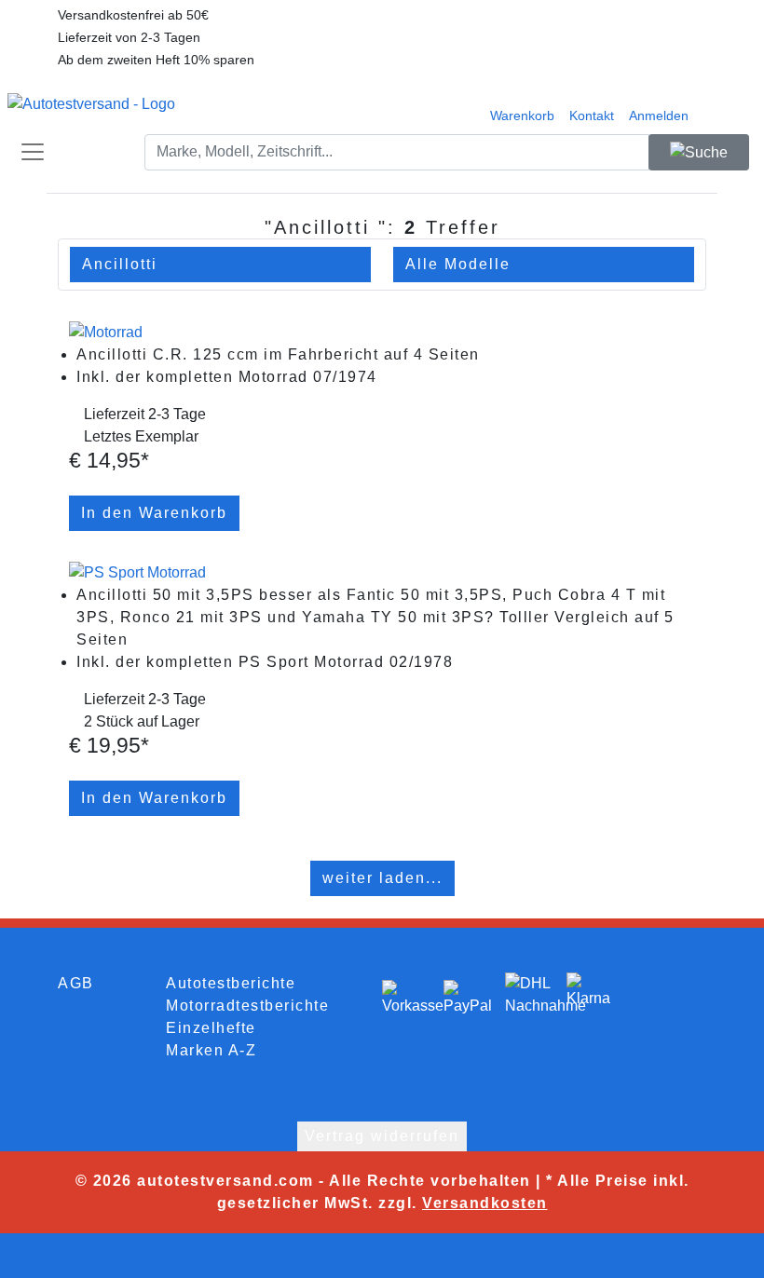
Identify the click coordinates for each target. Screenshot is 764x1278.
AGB (76, 983)
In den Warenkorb (154, 513)
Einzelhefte (211, 1028)
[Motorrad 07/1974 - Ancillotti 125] (106, 331)
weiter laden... (382, 878)
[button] (591, 104)
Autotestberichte (230, 983)
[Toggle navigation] (26, 152)
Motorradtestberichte (247, 1005)
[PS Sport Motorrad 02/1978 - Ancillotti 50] (137, 571)
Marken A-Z (211, 1050)
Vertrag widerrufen (382, 1136)
